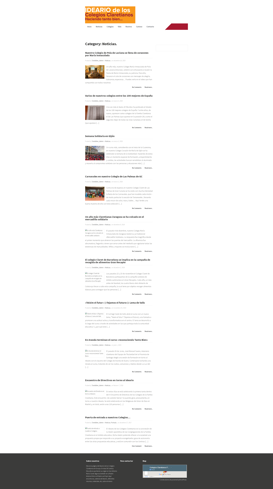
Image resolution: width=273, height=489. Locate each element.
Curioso (139, 26)
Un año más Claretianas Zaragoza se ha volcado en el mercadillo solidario (114, 218)
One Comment (137, 446)
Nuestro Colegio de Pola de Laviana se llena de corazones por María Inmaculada (116, 54)
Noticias (99, 26)
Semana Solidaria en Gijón (100, 136)
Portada (113, 423)
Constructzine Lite (166, 480)
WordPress (182, 480)
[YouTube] (181, 26)
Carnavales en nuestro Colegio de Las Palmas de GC (113, 176)
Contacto (150, 26)
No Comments (137, 87)
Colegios (110, 26)
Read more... (149, 87)
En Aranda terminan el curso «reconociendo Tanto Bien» (116, 340)
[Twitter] (177, 26)
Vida (119, 26)
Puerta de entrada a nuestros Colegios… (107, 417)
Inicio (89, 26)
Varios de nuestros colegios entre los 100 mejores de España (118, 95)
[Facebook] (172, 26)
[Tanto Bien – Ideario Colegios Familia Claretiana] (110, 11)
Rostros (129, 26)
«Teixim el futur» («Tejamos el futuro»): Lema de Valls (115, 302)
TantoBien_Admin (97, 61)
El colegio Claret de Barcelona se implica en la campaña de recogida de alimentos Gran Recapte (117, 261)
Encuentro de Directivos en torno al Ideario (109, 380)
